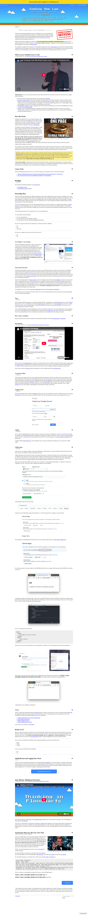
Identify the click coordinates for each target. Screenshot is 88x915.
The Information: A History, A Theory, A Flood (27, 105)
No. (17, 227)
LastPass (34, 279)
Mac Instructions (55, 318)
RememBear (57, 279)
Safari (18, 742)
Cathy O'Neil (59, 174)
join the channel (58, 303)
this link (36, 836)
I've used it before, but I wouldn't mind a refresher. (27, 218)
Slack (73, 5)
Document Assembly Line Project (43, 43)
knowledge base (40, 854)
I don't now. (19, 228)
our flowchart (28, 819)
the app (20, 306)
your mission (51, 854)
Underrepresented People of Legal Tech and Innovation (29, 717)
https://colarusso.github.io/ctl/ (60, 539)
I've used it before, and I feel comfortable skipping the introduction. (30, 220)
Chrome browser (19, 364)
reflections (35, 393)
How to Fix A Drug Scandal (23, 100)
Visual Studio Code (48, 381)
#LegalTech (37, 712)
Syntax (27, 368)
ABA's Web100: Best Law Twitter (25, 722)
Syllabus (83, 5)
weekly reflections (31, 141)
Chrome (18, 745)
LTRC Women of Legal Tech (24, 719)
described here (36, 124)
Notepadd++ (32, 381)
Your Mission (47, 762)
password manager (32, 276)
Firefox (18, 744)
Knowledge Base (34, 736)
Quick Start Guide (56, 368)
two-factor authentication (36, 289)
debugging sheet (38, 819)
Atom (28, 381)
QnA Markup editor (27, 363)
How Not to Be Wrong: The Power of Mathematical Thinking (30, 175)
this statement (34, 44)
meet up (37, 823)
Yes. (17, 226)
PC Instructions (62, 318)
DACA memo (22, 819)
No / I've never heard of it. (22, 217)
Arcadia (19, 108)
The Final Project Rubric (23, 188)
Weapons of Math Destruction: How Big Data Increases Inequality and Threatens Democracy (37, 174)
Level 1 (4, 5)
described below (19, 154)
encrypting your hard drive (53, 289)
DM (70, 302)
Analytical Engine (28, 107)
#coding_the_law (41, 303)
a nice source (40, 849)
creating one (69, 712)
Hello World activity (27, 440)
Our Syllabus (20, 187)
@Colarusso (45, 14)
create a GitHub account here (63, 436)
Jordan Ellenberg (47, 175)
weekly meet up (30, 121)
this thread (48, 98)
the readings (63, 854)
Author (47, 857)
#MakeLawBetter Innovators (23, 720)
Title (44, 857)
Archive (63, 897)
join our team (59, 302)
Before (52, 857)
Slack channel (54, 46)
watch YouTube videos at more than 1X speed (36, 56)
